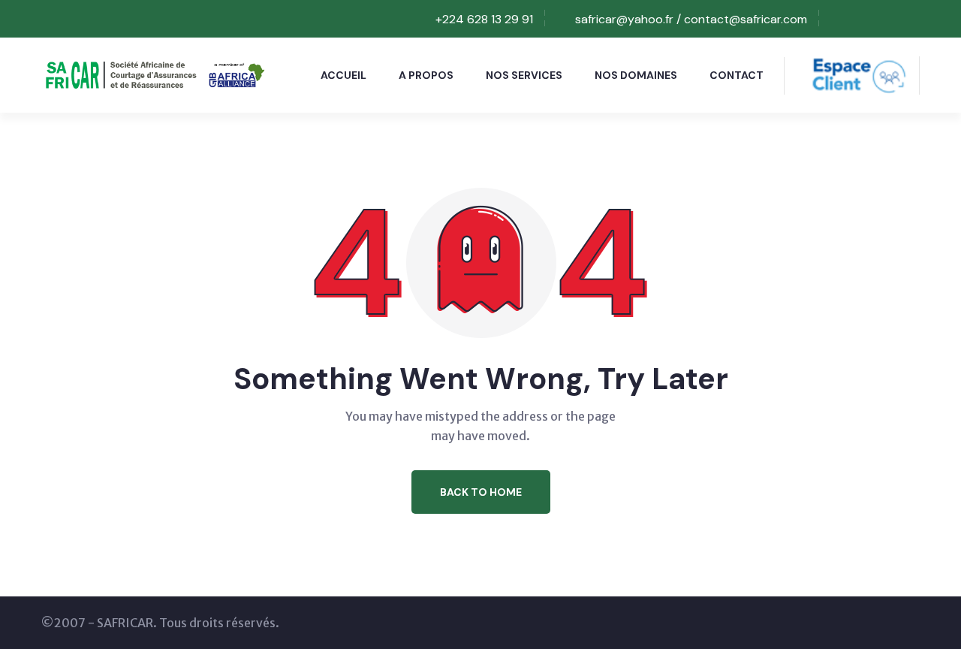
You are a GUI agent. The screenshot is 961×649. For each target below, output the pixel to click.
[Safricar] (153, 73)
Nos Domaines (636, 75)
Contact (736, 75)
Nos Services (524, 75)
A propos (426, 75)
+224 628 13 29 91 (484, 19)
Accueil (343, 75)
